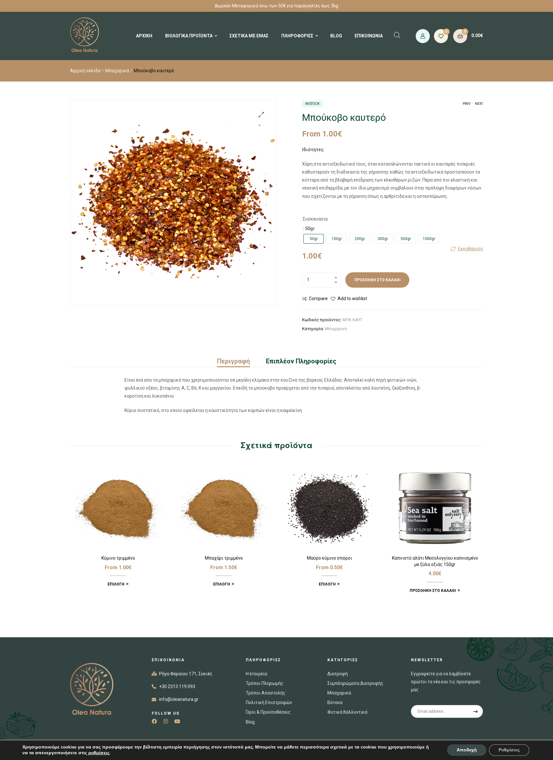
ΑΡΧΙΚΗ (144, 35)
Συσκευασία (315, 218)
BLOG (336, 35)
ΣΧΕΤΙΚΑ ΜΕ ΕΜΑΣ (248, 35)
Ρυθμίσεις (509, 750)
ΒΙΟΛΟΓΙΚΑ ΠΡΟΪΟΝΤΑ (188, 35)
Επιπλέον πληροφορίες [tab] (301, 361)
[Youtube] (177, 721)
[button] (261, 114)
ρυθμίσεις (98, 753)
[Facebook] (154, 721)
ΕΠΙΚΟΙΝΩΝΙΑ (369, 35)
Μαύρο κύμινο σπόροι (329, 558)
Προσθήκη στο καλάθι (377, 280)
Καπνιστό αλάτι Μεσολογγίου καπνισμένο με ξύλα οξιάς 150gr (435, 561)
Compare (318, 298)
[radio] (313, 239)
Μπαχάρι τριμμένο (224, 558)
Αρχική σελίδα (85, 70)
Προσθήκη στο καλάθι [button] (433, 590)
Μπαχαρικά (117, 70)
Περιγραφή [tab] (233, 361)
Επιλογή (116, 584)
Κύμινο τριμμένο (118, 558)
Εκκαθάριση (470, 248)
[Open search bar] (397, 35)
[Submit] (476, 711)
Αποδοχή (467, 750)
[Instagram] (165, 721)
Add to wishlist (352, 298)
